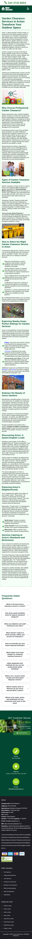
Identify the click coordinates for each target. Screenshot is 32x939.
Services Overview (6, 845)
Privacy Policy (19, 834)
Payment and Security (24, 840)
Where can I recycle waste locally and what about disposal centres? (15, 678)
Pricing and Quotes (7, 842)
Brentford (5, 369)
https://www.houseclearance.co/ (13, 823)
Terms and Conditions (7, 834)
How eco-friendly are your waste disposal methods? (15, 644)
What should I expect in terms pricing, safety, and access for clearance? (15, 634)
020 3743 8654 (16, 758)
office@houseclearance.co (16, 789)
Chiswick (7, 351)
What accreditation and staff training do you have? (15, 625)
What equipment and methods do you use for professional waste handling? (15, 666)
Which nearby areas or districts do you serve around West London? (15, 688)
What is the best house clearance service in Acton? (15, 605)
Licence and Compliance (19, 845)
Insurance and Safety (23, 837)
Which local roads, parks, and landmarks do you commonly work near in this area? (15, 700)
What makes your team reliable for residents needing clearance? (15, 654)
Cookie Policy (12, 837)
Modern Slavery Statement (9, 840)
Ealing (7, 342)
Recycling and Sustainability (22, 842)
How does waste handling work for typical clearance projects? (15, 615)
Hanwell (13, 369)
